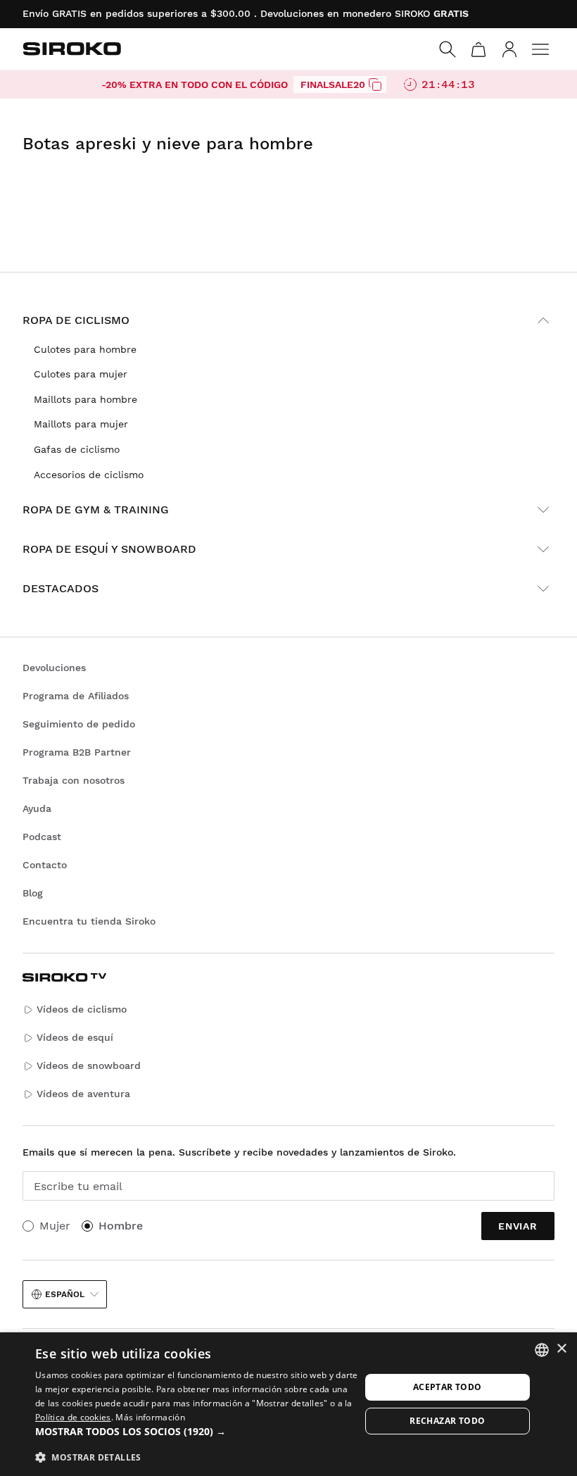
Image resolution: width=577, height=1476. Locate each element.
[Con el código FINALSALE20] (375, 84)
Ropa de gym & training (96, 509)
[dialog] (288, 1404)
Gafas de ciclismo (77, 449)
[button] (197, 1431)
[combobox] (542, 1350)
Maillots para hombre (85, 399)
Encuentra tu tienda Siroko (89, 921)
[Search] (447, 49)
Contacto (45, 864)
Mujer (54, 1225)
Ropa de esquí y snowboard (109, 549)
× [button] (561, 1349)
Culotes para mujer (80, 374)
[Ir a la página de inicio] (72, 48)
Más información (150, 1417)
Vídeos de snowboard (89, 1065)
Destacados (61, 588)
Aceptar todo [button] (447, 1387)
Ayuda (37, 808)
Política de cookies (73, 1417)
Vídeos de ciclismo (82, 1009)
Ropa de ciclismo (76, 320)
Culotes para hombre (85, 349)
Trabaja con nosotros (74, 780)
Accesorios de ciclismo (89, 474)
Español (64, 1294)
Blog (33, 893)
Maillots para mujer (81, 424)
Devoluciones (54, 667)
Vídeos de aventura (83, 1093)
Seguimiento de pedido (79, 724)
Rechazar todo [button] (447, 1421)
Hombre (121, 1225)
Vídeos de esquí (75, 1037)
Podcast (42, 836)
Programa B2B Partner (77, 752)
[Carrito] (478, 49)
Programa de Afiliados (76, 695)
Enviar (518, 1226)
